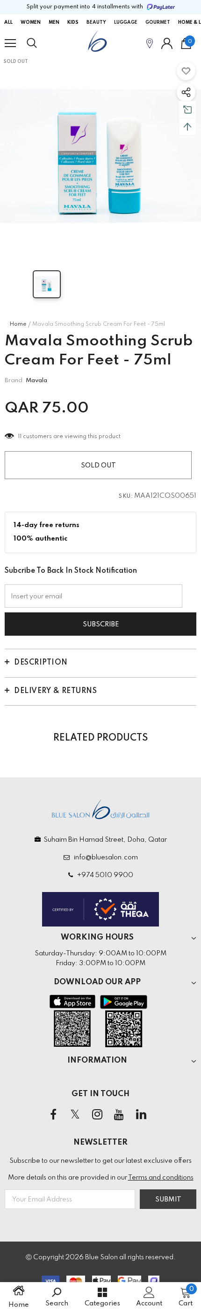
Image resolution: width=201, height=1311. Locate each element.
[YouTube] (119, 1114)
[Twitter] (75, 1114)
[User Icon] (166, 43)
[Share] (186, 92)
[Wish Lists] (186, 71)
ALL (8, 22)
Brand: (14, 381)
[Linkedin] (141, 1114)
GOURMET (157, 22)
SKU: (126, 496)
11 (20, 436)
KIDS (73, 22)
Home (18, 324)
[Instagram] (97, 1114)
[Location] (149, 43)
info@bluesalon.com (104, 857)
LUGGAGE (125, 22)
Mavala (36, 381)
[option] (100, 156)
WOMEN (31, 22)
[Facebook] (53, 1114)
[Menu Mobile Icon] (10, 43)
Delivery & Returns (55, 691)
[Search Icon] (41, 43)
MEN (54, 22)
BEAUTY (96, 22)
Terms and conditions (161, 1177)
